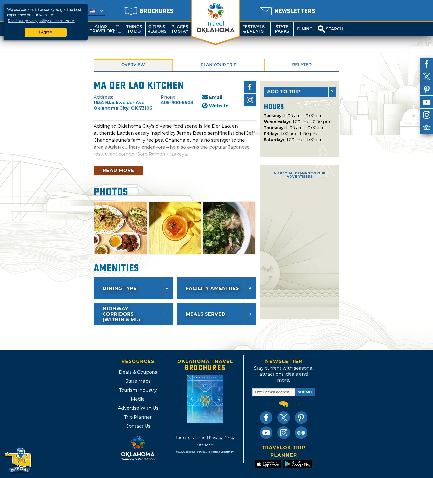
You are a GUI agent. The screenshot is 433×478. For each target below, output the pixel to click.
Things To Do (134, 29)
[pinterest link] (301, 417)
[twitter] (426, 76)
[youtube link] (266, 432)
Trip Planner (138, 417)
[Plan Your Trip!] (18, 460)
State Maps (138, 381)
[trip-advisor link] (301, 432)
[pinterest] (426, 89)
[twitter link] (283, 417)
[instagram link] (283, 432)
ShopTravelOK (101, 29)
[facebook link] (266, 417)
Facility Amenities (212, 288)
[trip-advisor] (426, 127)
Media (138, 399)
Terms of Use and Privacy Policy (205, 437)
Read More (118, 170)
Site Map (205, 445)
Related (302, 64)
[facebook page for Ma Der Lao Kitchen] (250, 87)
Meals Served (206, 314)
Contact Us (138, 426)
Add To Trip (284, 91)
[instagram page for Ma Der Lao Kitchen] (250, 100)
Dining (304, 29)
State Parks (282, 29)
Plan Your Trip (219, 64)
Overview (133, 64)
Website (218, 106)
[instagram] (426, 115)
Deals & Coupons (138, 372)
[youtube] (426, 102)
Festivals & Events (253, 29)
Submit (305, 392)
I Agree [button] (45, 32)
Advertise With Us (138, 408)
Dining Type (120, 288)
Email (215, 97)
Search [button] (334, 29)
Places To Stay (179, 29)
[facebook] (426, 64)
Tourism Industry (138, 390)
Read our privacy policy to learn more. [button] (41, 21)
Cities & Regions (156, 29)
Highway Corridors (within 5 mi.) (121, 314)
